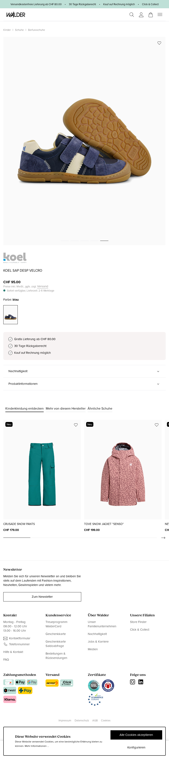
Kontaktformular (19, 638)
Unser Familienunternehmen (102, 624)
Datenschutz (82, 720)
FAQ (6, 659)
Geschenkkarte (56, 634)
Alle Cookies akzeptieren (136, 735)
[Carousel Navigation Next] (161, 538)
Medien (93, 649)
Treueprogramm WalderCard (56, 624)
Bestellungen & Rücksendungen (56, 655)
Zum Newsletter (42, 596)
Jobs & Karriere (98, 641)
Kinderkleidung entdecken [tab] (24, 408)
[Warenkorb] (150, 13)
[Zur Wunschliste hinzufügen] (159, 43)
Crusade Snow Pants (19, 524)
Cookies (105, 720)
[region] (84, 141)
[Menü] (159, 14)
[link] (14, 260)
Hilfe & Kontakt (13, 652)
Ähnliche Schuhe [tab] (100, 408)
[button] (84, 371)
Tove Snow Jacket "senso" (104, 524)
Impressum (65, 720)
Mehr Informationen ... (37, 746)
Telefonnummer (19, 644)
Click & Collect (139, 629)
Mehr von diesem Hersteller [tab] (66, 408)
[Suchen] (131, 14)
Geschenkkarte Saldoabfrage (56, 643)
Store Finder (138, 622)
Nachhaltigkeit (97, 634)
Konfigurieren (136, 747)
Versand (42, 286)
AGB (95, 720)
